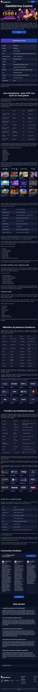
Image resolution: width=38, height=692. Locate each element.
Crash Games (22, 168)
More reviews (19, 596)
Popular (4, 168)
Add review (31, 555)
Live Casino (13, 168)
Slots (32, 168)
